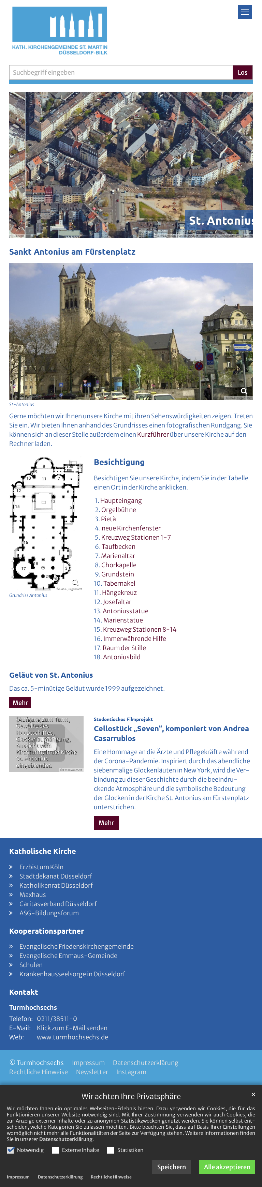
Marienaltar (118, 556)
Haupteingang (121, 501)
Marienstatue (123, 620)
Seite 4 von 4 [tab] (149, 231)
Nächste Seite (239, 165)
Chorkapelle (118, 565)
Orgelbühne (118, 510)
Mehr (20, 703)
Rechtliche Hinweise (111, 1177)
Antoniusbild (122, 657)
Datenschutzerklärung (65, 1139)
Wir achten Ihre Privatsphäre (131, 1096)
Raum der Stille (124, 648)
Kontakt (23, 991)
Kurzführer (153, 434)
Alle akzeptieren (227, 1167)
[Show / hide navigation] (245, 12)
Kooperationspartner (46, 930)
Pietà (108, 519)
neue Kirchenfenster (131, 528)
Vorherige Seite (23, 165)
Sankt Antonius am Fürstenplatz (72, 251)
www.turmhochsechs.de (72, 1037)
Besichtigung (119, 461)
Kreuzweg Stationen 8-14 (140, 629)
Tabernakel (119, 583)
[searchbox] (121, 72)
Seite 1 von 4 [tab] (112, 231)
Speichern (171, 1167)
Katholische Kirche (42, 851)
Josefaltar (117, 602)
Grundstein (117, 574)
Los (243, 72)
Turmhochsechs (33, 1007)
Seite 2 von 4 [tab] (125, 231)
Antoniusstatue (125, 611)
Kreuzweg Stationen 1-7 (136, 537)
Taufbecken (118, 547)
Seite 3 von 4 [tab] (137, 231)
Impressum (18, 1177)
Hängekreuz (119, 593)
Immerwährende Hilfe (134, 639)
